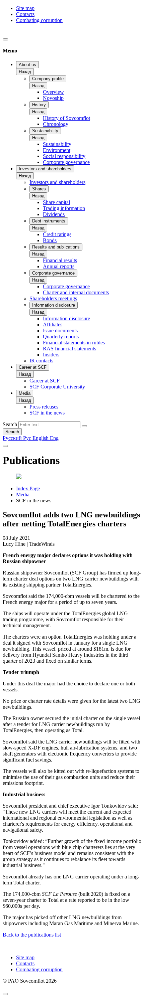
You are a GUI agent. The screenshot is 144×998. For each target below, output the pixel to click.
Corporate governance (66, 162)
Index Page (28, 488)
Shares (39, 188)
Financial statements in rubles (74, 342)
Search (10, 424)
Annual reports (58, 266)
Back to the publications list (32, 935)
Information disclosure (53, 305)
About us (27, 64)
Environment (56, 150)
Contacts (25, 14)
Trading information (64, 208)
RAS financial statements (69, 348)
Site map (25, 8)
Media (24, 393)
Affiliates (52, 324)
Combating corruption (39, 20)
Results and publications (56, 247)
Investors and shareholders (45, 168)
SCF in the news (47, 412)
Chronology (55, 124)
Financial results (60, 260)
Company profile (48, 78)
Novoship (53, 98)
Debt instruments (48, 220)
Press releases (43, 406)
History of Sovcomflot (66, 118)
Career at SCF (33, 367)
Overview (53, 92)
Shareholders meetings (53, 298)
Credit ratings (57, 234)
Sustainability (45, 130)
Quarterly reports (61, 336)
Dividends (54, 214)
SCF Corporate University (57, 386)
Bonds (50, 240)
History (39, 104)
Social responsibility (64, 156)
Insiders (51, 354)
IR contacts (41, 360)
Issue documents (60, 330)
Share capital (56, 202)
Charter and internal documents (76, 292)
